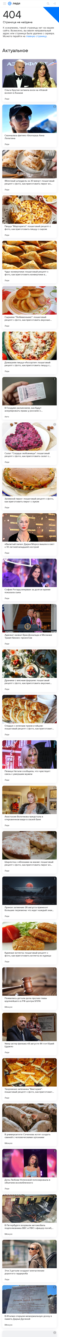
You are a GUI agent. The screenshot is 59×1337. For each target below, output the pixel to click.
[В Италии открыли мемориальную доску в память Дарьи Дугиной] (29, 1306)
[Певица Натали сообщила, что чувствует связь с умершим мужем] (29, 761)
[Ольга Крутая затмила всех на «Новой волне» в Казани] (29, 80)
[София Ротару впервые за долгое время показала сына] (29, 580)
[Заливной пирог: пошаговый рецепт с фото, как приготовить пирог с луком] (29, 489)
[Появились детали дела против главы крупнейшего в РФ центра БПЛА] (29, 988)
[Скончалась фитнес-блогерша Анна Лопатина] (29, 126)
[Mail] (9, 3)
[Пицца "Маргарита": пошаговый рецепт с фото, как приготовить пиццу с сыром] (29, 216)
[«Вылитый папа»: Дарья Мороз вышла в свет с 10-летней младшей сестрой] (29, 534)
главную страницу (36, 36)
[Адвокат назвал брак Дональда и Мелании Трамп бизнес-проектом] (29, 625)
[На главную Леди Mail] (15, 3)
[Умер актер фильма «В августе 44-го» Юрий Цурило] (29, 1034)
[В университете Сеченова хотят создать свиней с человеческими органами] (29, 1125)
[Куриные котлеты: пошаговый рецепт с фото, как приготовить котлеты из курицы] (29, 943)
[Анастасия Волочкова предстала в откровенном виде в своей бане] (29, 807)
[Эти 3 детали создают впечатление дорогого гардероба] (29, 1261)
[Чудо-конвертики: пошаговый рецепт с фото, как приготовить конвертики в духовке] (29, 262)
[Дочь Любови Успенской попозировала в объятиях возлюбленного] (29, 1170)
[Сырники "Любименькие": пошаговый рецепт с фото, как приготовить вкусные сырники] (29, 307)
